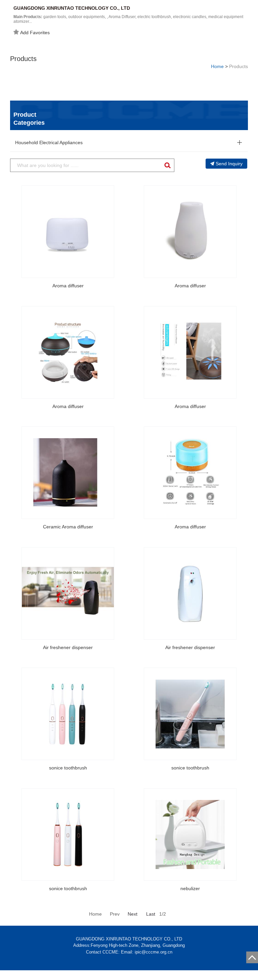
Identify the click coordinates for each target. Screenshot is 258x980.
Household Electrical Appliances (49, 142)
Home (217, 66)
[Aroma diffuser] (68, 231)
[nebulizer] (190, 834)
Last (150, 914)
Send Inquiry (229, 163)
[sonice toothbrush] (68, 714)
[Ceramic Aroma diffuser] (68, 472)
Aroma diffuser (68, 285)
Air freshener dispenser (68, 647)
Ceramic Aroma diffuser (68, 526)
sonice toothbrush (68, 767)
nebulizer (190, 888)
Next (132, 914)
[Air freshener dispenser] (68, 593)
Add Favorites (35, 32)
